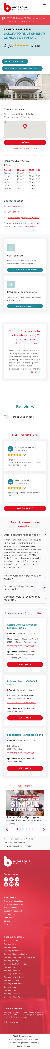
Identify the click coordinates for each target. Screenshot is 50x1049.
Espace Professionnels (13, 911)
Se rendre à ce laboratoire (21, 646)
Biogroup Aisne (10, 944)
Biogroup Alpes (10, 947)
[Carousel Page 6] (32, 829)
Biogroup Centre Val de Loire (16, 964)
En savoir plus (12, 1022)
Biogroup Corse (10, 967)
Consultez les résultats (13, 904)
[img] (25, 87)
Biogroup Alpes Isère (12, 951)
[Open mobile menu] (44, 4)
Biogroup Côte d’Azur (13, 970)
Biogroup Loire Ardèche (14, 977)
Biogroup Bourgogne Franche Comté (19, 957)
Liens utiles (8, 917)
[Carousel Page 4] (26, 829)
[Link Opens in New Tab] (6, 879)
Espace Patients (10, 907)
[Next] (44, 829)
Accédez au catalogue (20, 305)
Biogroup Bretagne (12, 960)
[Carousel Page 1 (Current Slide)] (17, 829)
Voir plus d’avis (25, 508)
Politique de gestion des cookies (23, 1043)
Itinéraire (16, 141)
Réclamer (8, 924)
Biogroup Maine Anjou (13, 984)
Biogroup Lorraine (11, 980)
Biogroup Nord (10, 987)
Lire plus (35, 372)
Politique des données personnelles (24, 1039)
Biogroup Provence (12, 993)
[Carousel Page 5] (29, 829)
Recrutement (9, 914)
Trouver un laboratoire (13, 901)
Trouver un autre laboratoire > (25, 148)
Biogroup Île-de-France (13, 974)
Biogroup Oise (10, 990)
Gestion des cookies (25, 1046)
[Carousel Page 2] (20, 829)
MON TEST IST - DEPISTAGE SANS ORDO (20, 68)
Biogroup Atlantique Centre (15, 954)
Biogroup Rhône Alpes (13, 997)
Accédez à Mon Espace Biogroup (22, 269)
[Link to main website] (16, 7)
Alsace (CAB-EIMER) (12, 941)
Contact (7, 921)
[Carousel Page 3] (23, 829)
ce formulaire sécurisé (27, 226)
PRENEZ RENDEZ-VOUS (13, 60)
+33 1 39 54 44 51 (15, 206)
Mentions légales (28, 1036)
